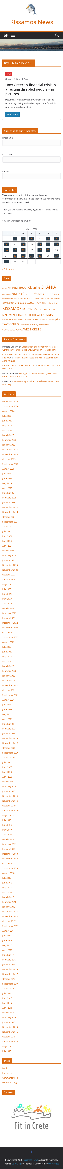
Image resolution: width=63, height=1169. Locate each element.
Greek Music (30, 303)
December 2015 (10, 1027)
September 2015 (10, 1041)
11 (40, 244)
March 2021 (8, 723)
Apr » (11, 269)
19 (48, 250)
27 (56, 255)
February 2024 (9, 555)
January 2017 (8, 964)
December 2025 (10, 449)
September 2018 (10, 868)
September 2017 (10, 926)
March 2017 (8, 954)
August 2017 (8, 930)
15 (15, 250)
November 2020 (10, 743)
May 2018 (7, 887)
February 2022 (9, 671)
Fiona (26, 79)
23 (23, 255)
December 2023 (10, 565)
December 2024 (10, 507)
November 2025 (10, 454)
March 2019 (8, 839)
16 (23, 250)
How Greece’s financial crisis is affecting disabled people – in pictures (30, 89)
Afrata (4, 288)
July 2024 (6, 531)
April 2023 (7, 603)
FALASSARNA (33, 298)
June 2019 (7, 825)
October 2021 (9, 690)
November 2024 (10, 512)
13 (56, 244)
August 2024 (8, 526)
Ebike (4, 298)
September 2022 (10, 637)
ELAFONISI (11, 298)
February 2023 (9, 613)
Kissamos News (31, 22)
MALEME (7, 315)
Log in (5, 1068)
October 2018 (9, 863)
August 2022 (8, 642)
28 (6, 261)
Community (6, 294)
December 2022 (10, 622)
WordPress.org (9, 1082)
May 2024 (7, 541)
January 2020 (8, 791)
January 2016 (8, 1022)
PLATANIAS (47, 315)
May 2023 (7, 598)
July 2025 (6, 473)
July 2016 (6, 993)
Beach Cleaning (29, 287)
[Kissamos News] (5, 35)
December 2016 (10, 969)
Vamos (22, 324)
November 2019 (10, 800)
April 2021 (7, 719)
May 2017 (7, 945)
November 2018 (10, 858)
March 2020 (8, 781)
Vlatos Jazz (36, 324)
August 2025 (8, 468)
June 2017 (7, 940)
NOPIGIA (18, 315)
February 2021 (9, 728)
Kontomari (44, 309)
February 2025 (9, 497)
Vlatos (28, 324)
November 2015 (10, 1031)
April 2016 (7, 1007)
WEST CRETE (32, 329)
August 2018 (8, 873)
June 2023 (7, 594)
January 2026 (8, 444)
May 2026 (7, 425)
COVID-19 (17, 294)
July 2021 (6, 704)
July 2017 (6, 935)
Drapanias (56, 294)
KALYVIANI (40, 303)
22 (15, 255)
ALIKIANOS (13, 287)
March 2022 (8, 666)
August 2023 (8, 584)
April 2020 (7, 776)
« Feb (4, 269)
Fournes (43, 299)
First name (7, 137)
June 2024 (7, 536)
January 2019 (8, 849)
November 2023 (10, 569)
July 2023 (6, 589)
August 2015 (8, 1046)
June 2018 (7, 882)
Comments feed (10, 1077)
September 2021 (10, 695)
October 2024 (9, 517)
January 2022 (8, 675)
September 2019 (10, 810)
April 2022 (7, 661)
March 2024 (8, 550)
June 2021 (7, 709)
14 (6, 250)
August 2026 (8, 411)
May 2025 (7, 483)
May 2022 (7, 656)
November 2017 (10, 916)
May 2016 (7, 1003)
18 (40, 250)
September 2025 (10, 464)
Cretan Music (32, 294)
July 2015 (6, 1051)
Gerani (57, 298)
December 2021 (10, 680)
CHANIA (48, 287)
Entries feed (8, 1073)
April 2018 (7, 892)
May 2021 (7, 714)
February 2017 (9, 959)
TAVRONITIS (10, 324)
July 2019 (6, 820)
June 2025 (7, 478)
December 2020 (10, 738)
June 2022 (7, 651)
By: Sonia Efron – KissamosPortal (18, 365)
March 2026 (8, 435)
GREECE (19, 302)
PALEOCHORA (31, 315)
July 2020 (6, 762)
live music (53, 309)
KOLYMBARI (30, 309)
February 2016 (9, 1017)
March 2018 (8, 897)
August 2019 (8, 815)
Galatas (50, 298)
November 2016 (10, 974)
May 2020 (7, 772)
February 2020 (9, 786)
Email (6, 171)
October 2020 (9, 748)
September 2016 (10, 983)
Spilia (57, 319)
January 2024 (8, 560)
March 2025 (8, 492)
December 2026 (10, 401)
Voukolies (45, 324)
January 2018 (8, 906)
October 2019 (9, 805)
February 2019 (9, 844)
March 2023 (8, 608)
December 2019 (10, 796)
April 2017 (7, 950)
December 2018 (10, 853)
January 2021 (8, 733)
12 (48, 244)
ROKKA (35, 319)
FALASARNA (22, 298)
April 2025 (7, 488)
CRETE (47, 294)
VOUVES (19, 329)
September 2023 (10, 579)
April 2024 (7, 545)
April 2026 (7, 430)
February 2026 (9, 440)
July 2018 (6, 877)
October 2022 (9, 632)
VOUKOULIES (8, 329)
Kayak (55, 303)
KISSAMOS (12, 308)
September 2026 (10, 406)
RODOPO (28, 319)
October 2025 (9, 459)
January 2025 (8, 502)
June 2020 (7, 767)
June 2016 (7, 998)
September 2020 (10, 752)
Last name (7, 154)
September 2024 (10, 521)
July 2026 (6, 415)
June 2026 (7, 420)
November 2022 (10, 627)
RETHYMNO (19, 319)
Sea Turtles (43, 319)
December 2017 (10, 911)
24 (31, 255)
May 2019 (7, 829)
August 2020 (8, 757)
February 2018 (9, 902)
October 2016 (9, 979)
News (8, 74)
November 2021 (10, 685)
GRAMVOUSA (8, 303)
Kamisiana (48, 303)
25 (40, 255)
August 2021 (8, 699)
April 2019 (7, 834)
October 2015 (9, 1036)
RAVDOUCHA (8, 319)
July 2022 (6, 646)
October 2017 (9, 921)
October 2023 (9, 574)
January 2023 (8, 618)
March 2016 (8, 1012)
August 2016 (8, 988)
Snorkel (51, 320)
